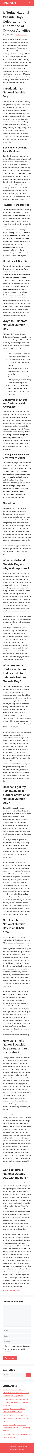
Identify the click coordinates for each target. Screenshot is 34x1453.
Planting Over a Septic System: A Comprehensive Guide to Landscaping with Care (16, 1428)
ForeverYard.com (22, 1446)
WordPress (20, 1449)
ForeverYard (9, 3)
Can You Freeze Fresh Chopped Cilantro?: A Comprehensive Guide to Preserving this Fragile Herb (16, 1393)
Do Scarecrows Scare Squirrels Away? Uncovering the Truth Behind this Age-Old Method (16, 1402)
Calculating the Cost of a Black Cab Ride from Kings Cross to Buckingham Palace (16, 1418)
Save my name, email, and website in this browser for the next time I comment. (17, 1349)
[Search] (28, 1375)
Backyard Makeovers (12, 1291)
